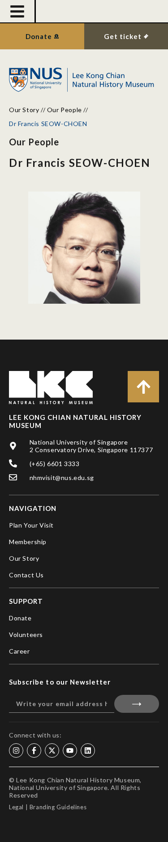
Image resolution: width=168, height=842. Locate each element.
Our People (64, 109)
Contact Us (26, 575)
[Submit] (136, 704)
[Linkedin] (88, 750)
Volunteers (26, 634)
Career (19, 651)
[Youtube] (70, 750)
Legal (16, 807)
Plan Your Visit (31, 525)
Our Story (24, 109)
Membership (28, 541)
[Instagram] (16, 750)
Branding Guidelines (58, 807)
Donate (20, 618)
